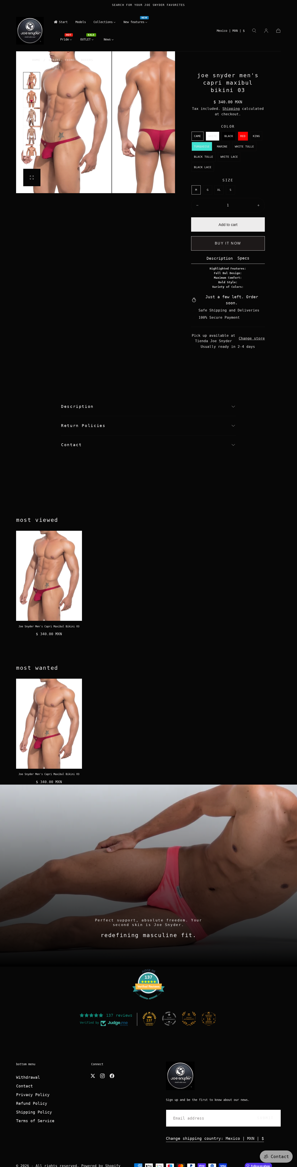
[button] (231, 32)
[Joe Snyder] (180, 1076)
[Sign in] (266, 30)
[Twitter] (93, 1076)
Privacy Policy (33, 1094)
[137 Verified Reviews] (148, 1001)
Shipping (231, 109)
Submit (265, 1118)
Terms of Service (35, 1120)
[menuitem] (60, 23)
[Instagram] (102, 1076)
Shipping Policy (34, 1112)
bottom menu (25, 1064)
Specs (243, 258)
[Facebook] (112, 1076)
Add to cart (228, 224)
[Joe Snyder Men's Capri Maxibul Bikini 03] (49, 576)
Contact (24, 1086)
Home (36, 60)
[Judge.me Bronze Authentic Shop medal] (189, 1019)
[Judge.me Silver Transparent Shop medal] (169, 1019)
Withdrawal (28, 1077)
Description (220, 258)
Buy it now (228, 243)
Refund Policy (31, 1103)
